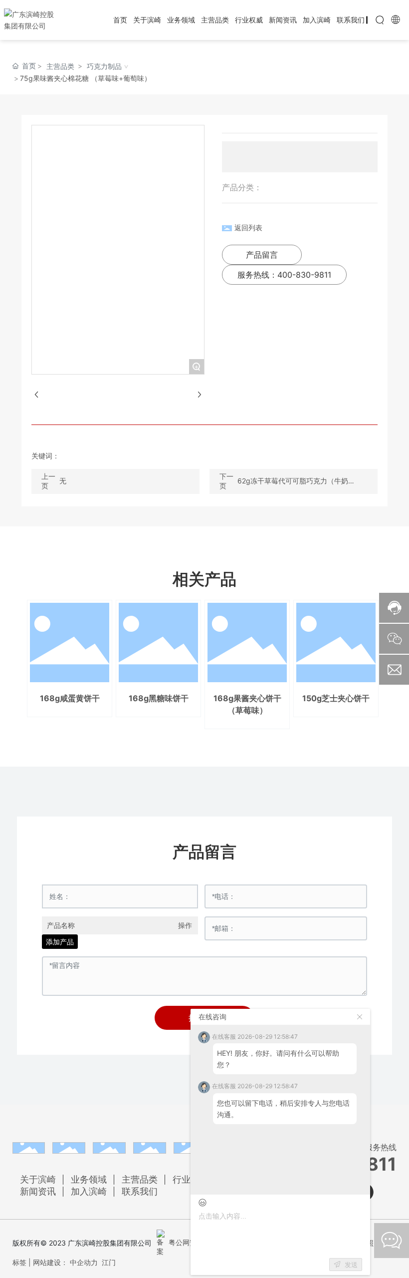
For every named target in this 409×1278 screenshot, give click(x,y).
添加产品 (60, 941)
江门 (109, 1262)
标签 (19, 1262)
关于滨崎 (38, 1179)
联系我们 (140, 1191)
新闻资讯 (38, 1191)
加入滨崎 (89, 1191)
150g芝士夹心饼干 (336, 698)
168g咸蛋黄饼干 (70, 698)
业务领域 (89, 1179)
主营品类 (60, 66)
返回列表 (248, 227)
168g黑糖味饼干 (159, 698)
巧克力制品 (104, 66)
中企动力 (84, 1262)
